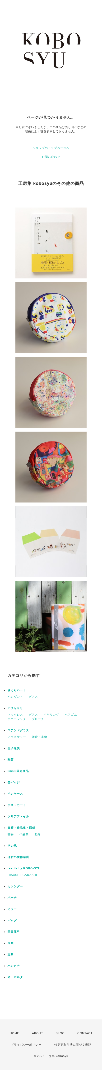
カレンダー (15, 886)
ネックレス (15, 714)
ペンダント (15, 696)
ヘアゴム (71, 714)
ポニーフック (17, 719)
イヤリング (51, 714)
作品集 (24, 834)
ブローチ (38, 719)
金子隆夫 (14, 748)
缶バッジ (14, 782)
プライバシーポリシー (26, 1044)
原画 (11, 943)
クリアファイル (18, 816)
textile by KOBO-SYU (24, 868)
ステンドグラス (18, 730)
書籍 (11, 834)
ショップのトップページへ (51, 148)
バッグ (12, 920)
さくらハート (17, 690)
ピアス (33, 696)
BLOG (60, 1033)
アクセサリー (17, 708)
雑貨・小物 (39, 737)
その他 (12, 845)
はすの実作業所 (18, 857)
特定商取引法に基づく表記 (72, 1044)
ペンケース (15, 793)
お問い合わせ (51, 157)
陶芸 (11, 759)
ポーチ (12, 897)
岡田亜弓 (14, 931)
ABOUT (37, 1033)
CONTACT (85, 1033)
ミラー (12, 909)
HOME (14, 1033)
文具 (11, 954)
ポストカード (17, 805)
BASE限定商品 (18, 771)
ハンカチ (14, 965)
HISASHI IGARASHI (22, 875)
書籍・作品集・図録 (21, 827)
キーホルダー (17, 977)
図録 (37, 834)
